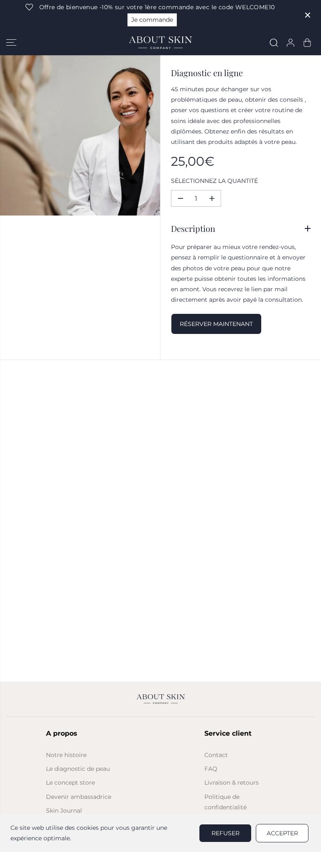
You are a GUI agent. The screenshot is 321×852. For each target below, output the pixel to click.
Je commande (152, 19)
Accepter (282, 833)
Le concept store (70, 782)
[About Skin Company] (160, 42)
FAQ (210, 768)
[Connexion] (290, 42)
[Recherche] (273, 42)
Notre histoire (66, 755)
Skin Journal (64, 810)
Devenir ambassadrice (78, 797)
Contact (216, 755)
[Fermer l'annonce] (308, 15)
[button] (11, 43)
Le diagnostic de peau (78, 768)
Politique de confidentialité (225, 802)
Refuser (225, 833)
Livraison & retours (231, 782)
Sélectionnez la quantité (214, 181)
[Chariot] (307, 42)
